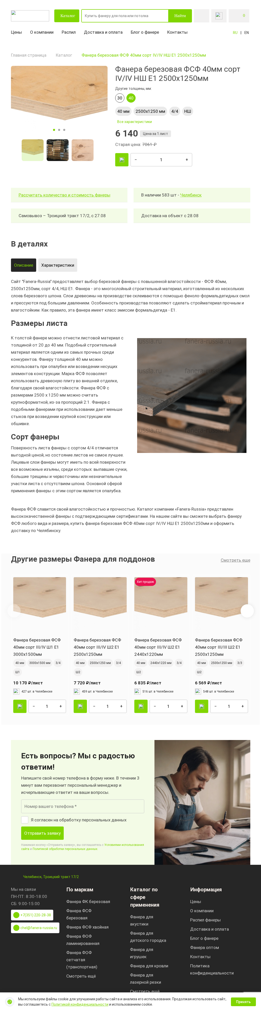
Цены (16, 32)
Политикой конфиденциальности (79, 1004)
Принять (243, 1002)
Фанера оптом (204, 947)
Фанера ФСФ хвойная (87, 927)
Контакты (177, 32)
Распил (69, 32)
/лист (28, 682)
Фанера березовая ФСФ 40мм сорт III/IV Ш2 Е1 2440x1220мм (158, 647)
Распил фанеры (205, 919)
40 (131, 98)
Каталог (67, 15)
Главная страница (28, 55)
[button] (247, 611)
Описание (23, 265)
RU (235, 33)
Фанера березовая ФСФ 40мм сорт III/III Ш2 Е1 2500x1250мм (218, 647)
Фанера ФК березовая (88, 901)
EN (246, 33)
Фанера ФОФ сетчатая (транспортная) (81, 959)
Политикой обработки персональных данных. (65, 849)
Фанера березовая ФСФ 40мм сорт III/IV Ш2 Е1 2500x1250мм (97, 647)
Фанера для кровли (149, 965)
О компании (42, 32)
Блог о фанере (145, 32)
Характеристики (57, 265)
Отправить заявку (42, 833)
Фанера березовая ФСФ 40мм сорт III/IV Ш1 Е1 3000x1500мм (37, 647)
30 (119, 98)
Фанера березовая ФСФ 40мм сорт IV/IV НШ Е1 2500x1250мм (144, 55)
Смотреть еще (235, 560)
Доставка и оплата (103, 32)
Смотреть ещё (81, 976)
